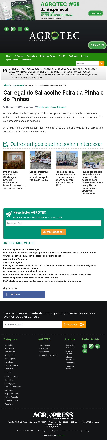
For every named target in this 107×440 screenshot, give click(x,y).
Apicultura (14, 72)
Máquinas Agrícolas (13, 387)
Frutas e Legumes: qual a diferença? (21, 249)
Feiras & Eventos (27, 72)
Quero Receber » (53, 231)
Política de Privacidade (48, 355)
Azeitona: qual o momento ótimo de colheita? (25, 271)
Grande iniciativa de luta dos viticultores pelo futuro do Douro (39, 175)
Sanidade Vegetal (22, 78)
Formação (67, 72)
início (8, 85)
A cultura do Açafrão (13, 262)
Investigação (28, 75)
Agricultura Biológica (32, 69)
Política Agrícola (73, 75)
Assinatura (32, 56)
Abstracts (73, 56)
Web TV (62, 56)
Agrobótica (48, 69)
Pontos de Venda (47, 56)
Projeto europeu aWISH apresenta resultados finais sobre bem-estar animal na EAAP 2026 (65, 178)
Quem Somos (12, 60)
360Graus (61, 435)
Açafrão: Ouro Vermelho (15, 259)
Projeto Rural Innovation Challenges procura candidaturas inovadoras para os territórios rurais (49, 253)
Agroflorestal (62, 69)
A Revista (19, 56)
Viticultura (37, 78)
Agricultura (14, 69)
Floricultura (42, 72)
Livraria (84, 56)
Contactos (26, 60)
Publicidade (44, 352)
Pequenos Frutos (56, 75)
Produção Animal (90, 75)
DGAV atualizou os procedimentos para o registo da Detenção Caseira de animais (42, 281)
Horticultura (15, 75)
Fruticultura (55, 72)
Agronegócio (91, 69)
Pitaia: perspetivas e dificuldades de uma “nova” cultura (30, 278)
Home (9, 56)
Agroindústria (76, 69)
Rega (11, 78)
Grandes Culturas (82, 72)
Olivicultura (41, 75)
